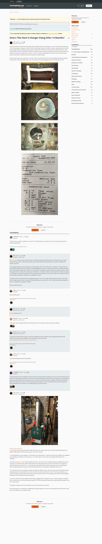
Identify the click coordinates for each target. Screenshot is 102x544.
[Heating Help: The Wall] (17, 5)
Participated (74, 41)
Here (16, 19)
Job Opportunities (82, 100)
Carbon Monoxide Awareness (82, 57)
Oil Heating (82, 73)
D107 (14, 42)
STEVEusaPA (16, 236)
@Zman (12, 313)
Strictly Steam (82, 87)
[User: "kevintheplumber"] (13, 249)
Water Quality (82, 92)
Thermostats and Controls (82, 89)
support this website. (53, 33)
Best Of (73, 39)
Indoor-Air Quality (82, 71)
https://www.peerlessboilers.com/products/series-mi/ (23, 340)
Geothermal (82, 68)
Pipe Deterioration (82, 76)
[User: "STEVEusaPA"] (11, 237)
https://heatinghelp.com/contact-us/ (30, 24)
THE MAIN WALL (82, 49)
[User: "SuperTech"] (11, 319)
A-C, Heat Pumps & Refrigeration (82, 52)
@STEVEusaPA (13, 260)
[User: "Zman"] (11, 291)
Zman (14, 290)
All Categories (75, 28)
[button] (68, 38)
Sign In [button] (35, 230)
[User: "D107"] (11, 42)
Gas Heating (82, 65)
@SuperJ (26, 465)
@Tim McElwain (14, 448)
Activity (73, 32)
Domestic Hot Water (82, 62)
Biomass (82, 54)
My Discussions (75, 35)
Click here (12, 28)
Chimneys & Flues (82, 60)
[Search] (78, 6)
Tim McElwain (16, 372)
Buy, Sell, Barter (82, 95)
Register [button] (43, 230)
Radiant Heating (82, 81)
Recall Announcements (82, 103)
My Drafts (82, 37)
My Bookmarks (82, 33)
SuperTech (15, 318)
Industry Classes (82, 98)
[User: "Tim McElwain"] (11, 373)
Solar (82, 84)
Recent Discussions (76, 30)
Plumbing (82, 79)
